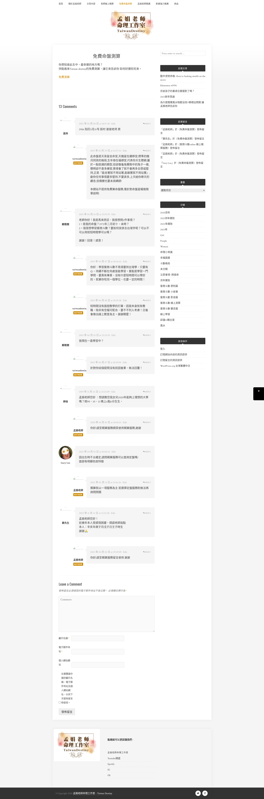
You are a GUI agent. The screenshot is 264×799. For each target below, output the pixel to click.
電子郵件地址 (64, 649)
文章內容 (91, 3)
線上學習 (165, 314)
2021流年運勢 (167, 218)
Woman (164, 246)
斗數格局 (165, 263)
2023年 (163, 229)
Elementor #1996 (168, 85)
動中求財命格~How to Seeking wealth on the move (182, 78)
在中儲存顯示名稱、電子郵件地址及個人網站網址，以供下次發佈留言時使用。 (67, 688)
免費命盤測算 (125, 3)
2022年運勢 (166, 224)
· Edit (112, 123)
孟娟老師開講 (144, 3)
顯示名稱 (64, 638)
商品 (176, 3)
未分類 (164, 269)
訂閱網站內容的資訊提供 (173, 354)
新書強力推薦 (162, 3)
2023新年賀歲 (167, 96)
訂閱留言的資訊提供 (171, 360)
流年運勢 (165, 280)
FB (109, 775)
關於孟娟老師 (74, 3)
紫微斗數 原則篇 (169, 286)
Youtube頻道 (114, 758)
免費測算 (64, 77)
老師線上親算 (107, 3)
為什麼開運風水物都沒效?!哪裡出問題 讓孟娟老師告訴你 (182, 104)
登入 (162, 349)
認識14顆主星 (167, 320)
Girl (162, 235)
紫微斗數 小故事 (169, 291)
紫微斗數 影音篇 (169, 297)
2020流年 (165, 212)
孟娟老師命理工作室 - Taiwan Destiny (92, 793)
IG (109, 769)
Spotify (111, 764)
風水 (162, 325)
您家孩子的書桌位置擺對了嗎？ (177, 91)
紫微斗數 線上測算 (170, 303)
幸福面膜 (165, 258)
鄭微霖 (65, 345)
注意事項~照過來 (169, 274)
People (163, 241)
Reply (148, 124)
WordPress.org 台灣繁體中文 (175, 366)
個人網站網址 (64, 662)
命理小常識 (166, 252)
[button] (258, 393)
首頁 (61, 3)
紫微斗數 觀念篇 (169, 308)
